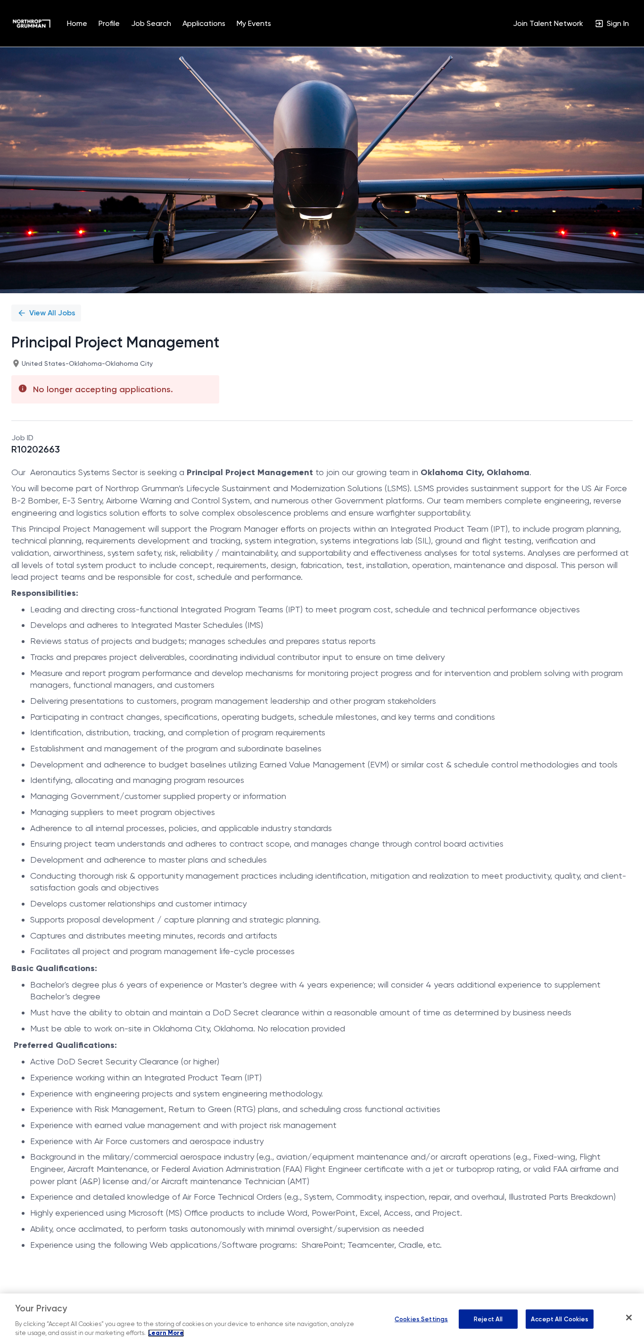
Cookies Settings (421, 1318)
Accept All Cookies (559, 1318)
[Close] (629, 1317)
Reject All (488, 1318)
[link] (31, 23)
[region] (322, 1318)
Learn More (166, 1333)
